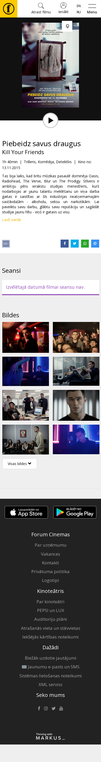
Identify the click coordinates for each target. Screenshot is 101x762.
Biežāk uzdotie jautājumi (50, 658)
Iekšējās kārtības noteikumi (50, 637)
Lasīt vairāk (11, 219)
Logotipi (50, 580)
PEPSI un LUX (50, 610)
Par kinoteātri (50, 602)
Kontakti (50, 563)
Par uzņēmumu (51, 545)
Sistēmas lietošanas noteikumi (50, 676)
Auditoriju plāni (50, 619)
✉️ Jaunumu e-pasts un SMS (50, 667)
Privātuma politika (50, 571)
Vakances (50, 554)
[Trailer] (50, 120)
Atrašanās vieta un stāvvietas (50, 628)
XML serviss (50, 684)
